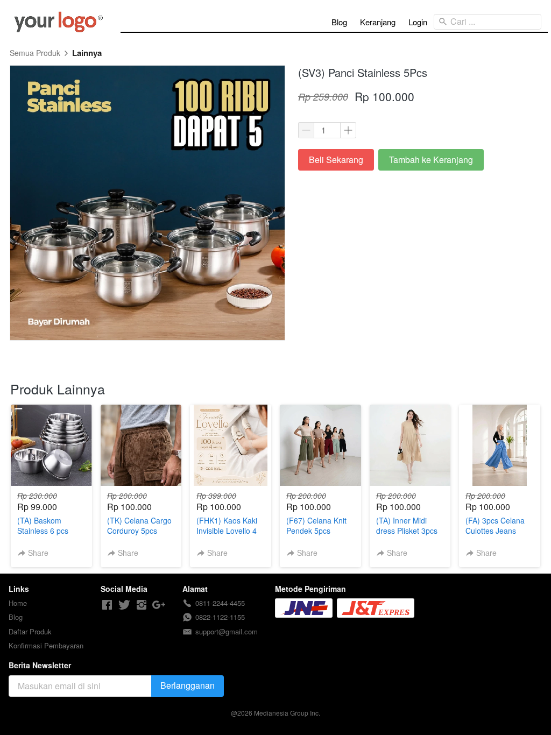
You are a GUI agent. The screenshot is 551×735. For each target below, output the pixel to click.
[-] (107, 605)
